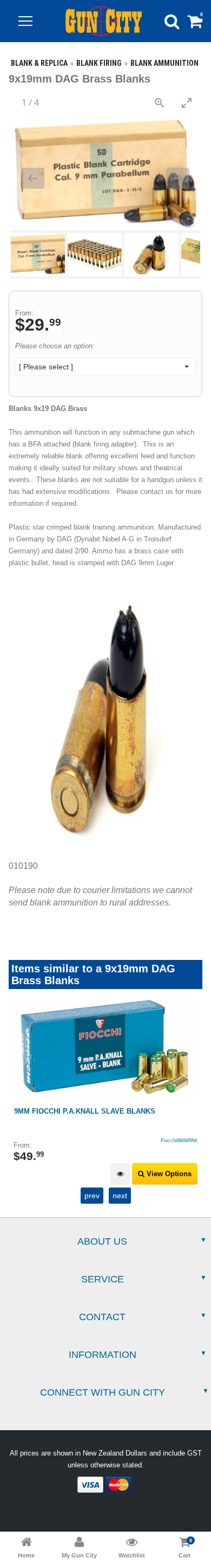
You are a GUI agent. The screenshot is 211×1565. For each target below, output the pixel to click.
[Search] (172, 21)
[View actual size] (159, 102)
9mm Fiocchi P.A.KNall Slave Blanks (84, 1111)
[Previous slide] (33, 178)
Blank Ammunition (164, 63)
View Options (168, 1174)
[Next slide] (178, 178)
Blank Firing (99, 63)
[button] (25, 21)
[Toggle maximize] (186, 102)
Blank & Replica (39, 63)
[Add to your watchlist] (120, 1174)
